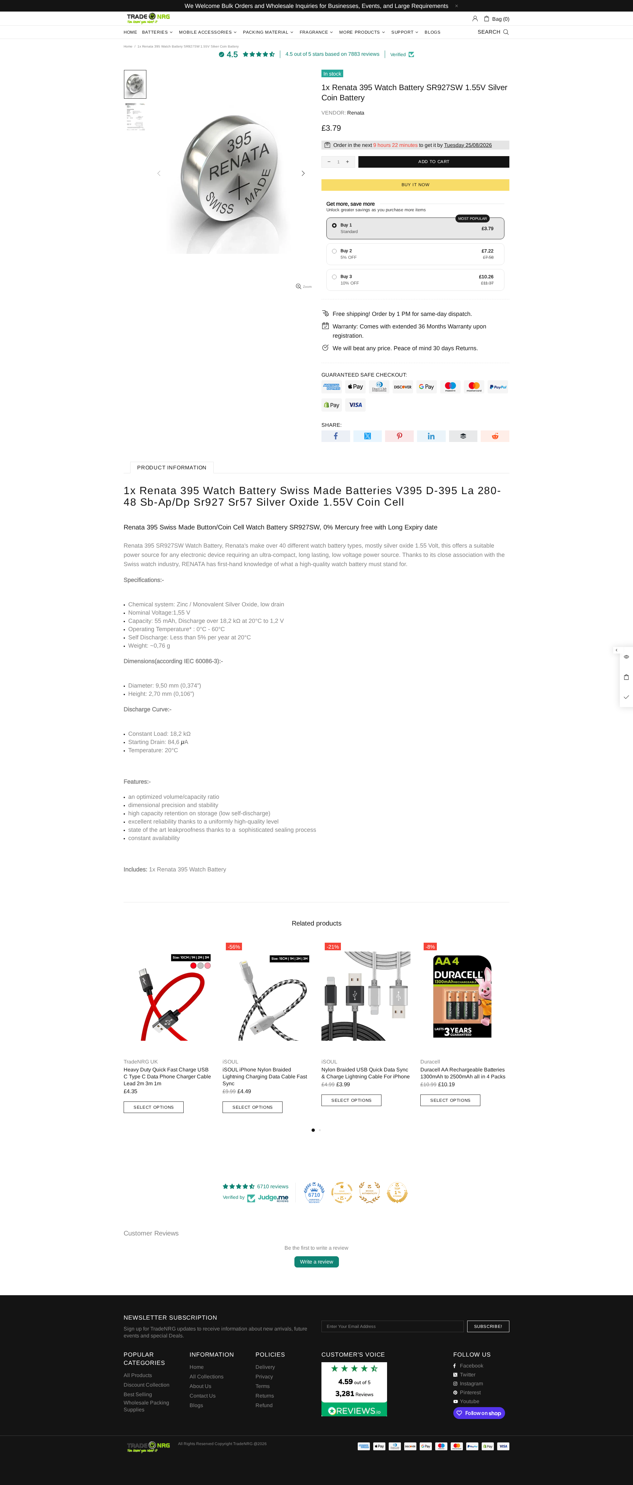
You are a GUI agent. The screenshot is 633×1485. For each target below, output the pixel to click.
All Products (138, 1375)
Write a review (316, 1262)
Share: (331, 425)
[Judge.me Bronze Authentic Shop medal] (369, 1192)
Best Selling (138, 1394)
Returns (265, 1396)
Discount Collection (146, 1385)
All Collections (207, 1376)
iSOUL (230, 1061)
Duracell (430, 1061)
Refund (264, 1405)
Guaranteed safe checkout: (364, 375)
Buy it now (416, 184)
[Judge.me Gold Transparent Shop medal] (341, 1192)
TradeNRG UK (148, 18)
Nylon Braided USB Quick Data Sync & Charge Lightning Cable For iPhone (365, 1073)
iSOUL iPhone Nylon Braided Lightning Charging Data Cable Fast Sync (265, 1076)
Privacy (264, 1376)
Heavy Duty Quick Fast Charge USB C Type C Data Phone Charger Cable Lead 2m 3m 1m (167, 1076)
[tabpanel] (168, 1033)
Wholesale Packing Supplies (146, 1406)
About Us (200, 1386)
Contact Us (203, 1396)
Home (128, 46)
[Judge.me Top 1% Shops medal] (397, 1192)
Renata (355, 113)
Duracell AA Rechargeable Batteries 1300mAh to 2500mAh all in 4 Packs (462, 1073)
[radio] (415, 228)
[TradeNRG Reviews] (354, 1389)
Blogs (196, 1405)
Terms (263, 1386)
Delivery (265, 1367)
